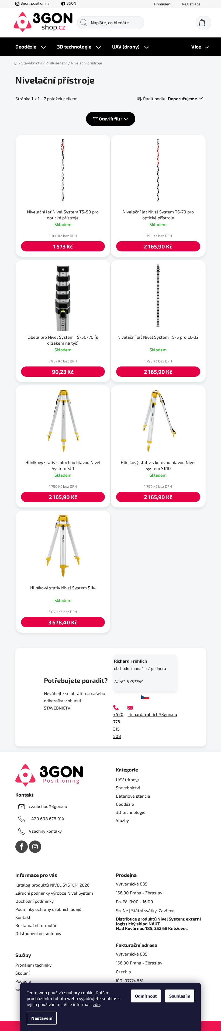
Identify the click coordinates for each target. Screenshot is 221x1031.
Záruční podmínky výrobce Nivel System (54, 892)
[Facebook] (21, 846)
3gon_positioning (35, 3)
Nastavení (41, 1017)
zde (96, 1004)
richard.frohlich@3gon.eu (152, 714)
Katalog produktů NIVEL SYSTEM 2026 (52, 884)
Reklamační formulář (36, 925)
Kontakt (22, 917)
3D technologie (131, 812)
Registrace (191, 4)
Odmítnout (146, 995)
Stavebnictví (128, 787)
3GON (71, 3)
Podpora (23, 981)
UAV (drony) (127, 779)
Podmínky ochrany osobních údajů (48, 909)
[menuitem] (30, 46)
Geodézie (125, 804)
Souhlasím (179, 995)
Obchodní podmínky (34, 901)
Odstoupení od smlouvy (38, 933)
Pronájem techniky (33, 964)
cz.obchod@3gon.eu (48, 806)
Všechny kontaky (45, 830)
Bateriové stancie (133, 795)
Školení (22, 972)
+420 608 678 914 (46, 818)
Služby (122, 820)
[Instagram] (35, 846)
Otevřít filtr (110, 118)
